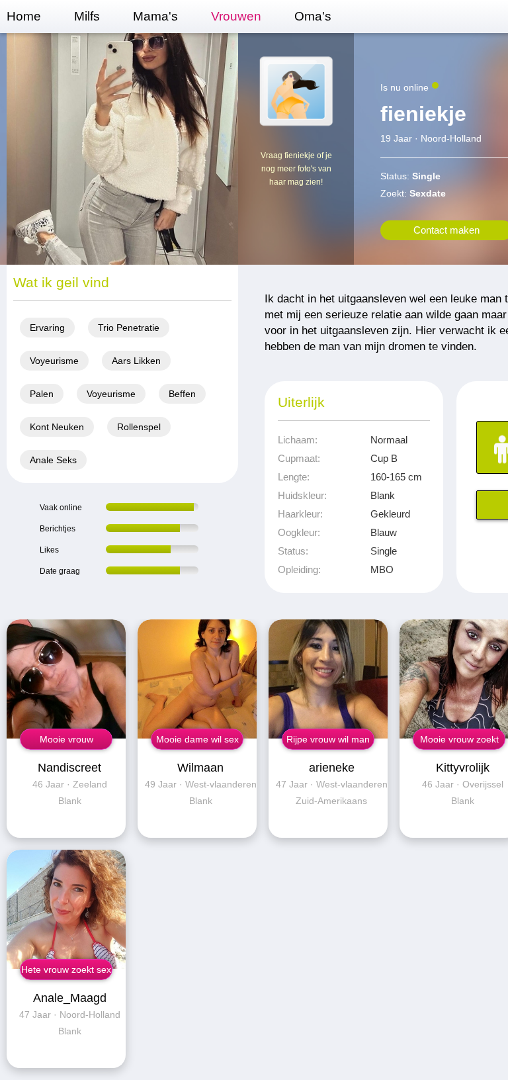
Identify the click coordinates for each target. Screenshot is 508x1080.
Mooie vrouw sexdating (66, 742)
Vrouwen (236, 16)
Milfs (87, 16)
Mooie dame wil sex (197, 739)
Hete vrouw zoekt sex (66, 969)
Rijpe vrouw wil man (328, 739)
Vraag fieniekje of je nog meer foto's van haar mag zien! (296, 169)
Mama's (155, 16)
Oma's (312, 16)
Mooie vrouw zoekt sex (459, 742)
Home (24, 16)
